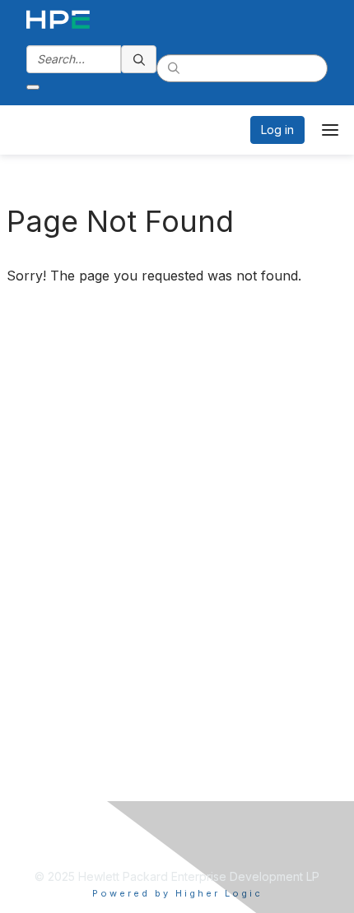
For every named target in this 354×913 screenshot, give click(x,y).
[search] (139, 59)
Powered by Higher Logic (177, 893)
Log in (277, 130)
